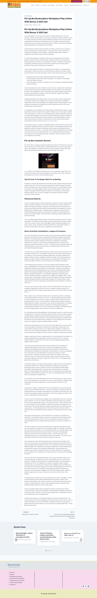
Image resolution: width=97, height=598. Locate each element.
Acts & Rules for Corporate (24, 1)
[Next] (81, 539)
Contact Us (86, 5)
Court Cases (59, 5)
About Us (38, 5)
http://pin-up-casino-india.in (50, 121)
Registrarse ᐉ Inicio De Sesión (30, 513)
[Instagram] (89, 1)
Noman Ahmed (29, 24)
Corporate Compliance (76, 1)
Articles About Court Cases (17, 580)
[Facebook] (84, 1)
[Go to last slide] (16, 539)
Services (44, 5)
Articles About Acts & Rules (17, 578)
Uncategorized (28, 15)
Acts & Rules (51, 5)
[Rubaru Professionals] (14, 5)
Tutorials (66, 5)
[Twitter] (86, 1)
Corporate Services (12, 1)
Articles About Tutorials (16, 582)
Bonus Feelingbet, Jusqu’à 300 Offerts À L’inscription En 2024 (24, 535)
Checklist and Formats (75, 5)
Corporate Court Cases (36, 1)
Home (32, 5)
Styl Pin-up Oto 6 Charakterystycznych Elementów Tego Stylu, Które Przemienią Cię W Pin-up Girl (62, 515)
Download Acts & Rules (16, 576)
